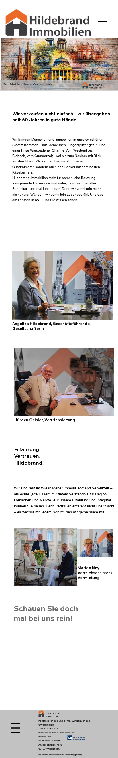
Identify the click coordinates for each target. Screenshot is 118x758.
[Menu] (102, 18)
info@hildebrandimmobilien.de (56, 732)
